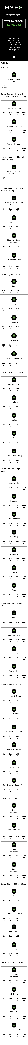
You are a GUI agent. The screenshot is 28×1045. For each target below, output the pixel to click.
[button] (14, 57)
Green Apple (14, 483)
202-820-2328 (14, 24)
